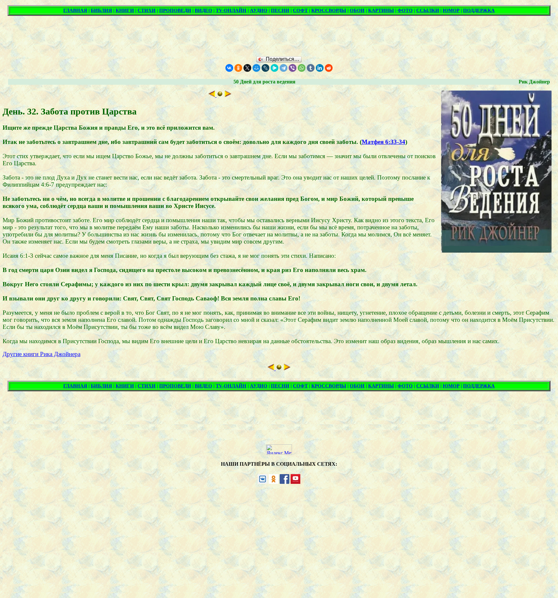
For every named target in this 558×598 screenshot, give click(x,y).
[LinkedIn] (320, 68)
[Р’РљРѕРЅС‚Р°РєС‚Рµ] (229, 68)
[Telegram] (283, 68)
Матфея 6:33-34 (383, 141)
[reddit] (329, 68)
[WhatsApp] (301, 68)
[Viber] (292, 68)
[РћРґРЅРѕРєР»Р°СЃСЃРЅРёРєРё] (238, 68)
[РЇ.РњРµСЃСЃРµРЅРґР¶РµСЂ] (274, 68)
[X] (247, 68)
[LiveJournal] (265, 68)
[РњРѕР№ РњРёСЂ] (256, 68)
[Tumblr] (311, 68)
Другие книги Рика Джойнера (41, 354)
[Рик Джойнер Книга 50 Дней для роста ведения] (220, 95)
